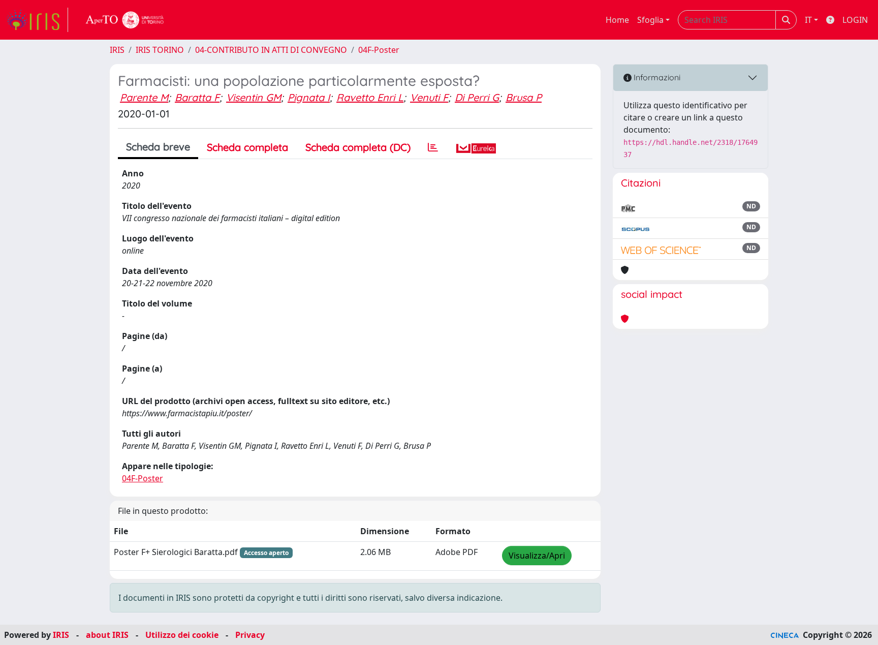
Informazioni (656, 77)
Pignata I (309, 97)
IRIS (117, 49)
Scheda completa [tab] (247, 147)
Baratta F (197, 97)
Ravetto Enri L (369, 97)
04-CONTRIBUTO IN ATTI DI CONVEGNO (271, 49)
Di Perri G (477, 97)
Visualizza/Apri (537, 555)
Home (617, 19)
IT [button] (808, 19)
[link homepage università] (125, 20)
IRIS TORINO (160, 49)
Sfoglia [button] (650, 19)
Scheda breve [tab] (158, 146)
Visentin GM (253, 97)
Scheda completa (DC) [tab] (358, 147)
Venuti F (429, 97)
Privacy (250, 634)
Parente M (144, 97)
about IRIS (107, 634)
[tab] (433, 147)
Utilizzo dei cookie (181, 634)
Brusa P (524, 97)
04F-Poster (378, 49)
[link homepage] (37, 20)
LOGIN (855, 19)
